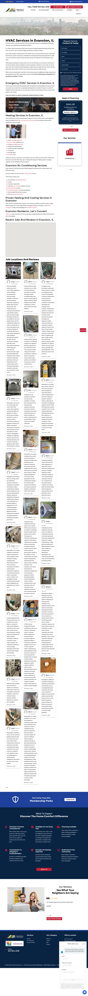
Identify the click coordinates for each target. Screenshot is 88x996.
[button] (70, 126)
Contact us (8, 214)
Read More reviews (54, 918)
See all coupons (69, 130)
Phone (63, 60)
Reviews (48, 944)
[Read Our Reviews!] (11, 1)
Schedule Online (75, 7)
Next (7, 787)
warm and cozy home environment (26, 120)
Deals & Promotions (76, 1)
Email (63, 56)
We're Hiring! (19, 1)
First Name (64, 48)
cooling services (28, 173)
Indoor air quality (12, 142)
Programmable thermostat (14, 190)
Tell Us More (65, 69)
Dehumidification (12, 188)
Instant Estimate (44, 1)
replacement (19, 140)
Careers (48, 940)
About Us (48, 938)
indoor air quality (17, 186)
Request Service (70, 112)
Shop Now (59, 7)
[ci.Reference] (48, 665)
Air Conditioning (30, 940)
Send (70, 89)
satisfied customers (32, 207)
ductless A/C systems (17, 194)
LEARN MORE (70, 799)
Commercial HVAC (31, 942)
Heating (28, 938)
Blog (47, 942)
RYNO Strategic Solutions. (49, 965)
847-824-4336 (43, 7)
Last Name (64, 52)
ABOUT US (44, 869)
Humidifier (10, 154)
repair (12, 140)
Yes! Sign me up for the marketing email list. (71, 72)
